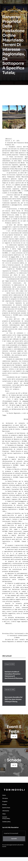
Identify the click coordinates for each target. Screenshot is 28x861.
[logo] (14, 788)
